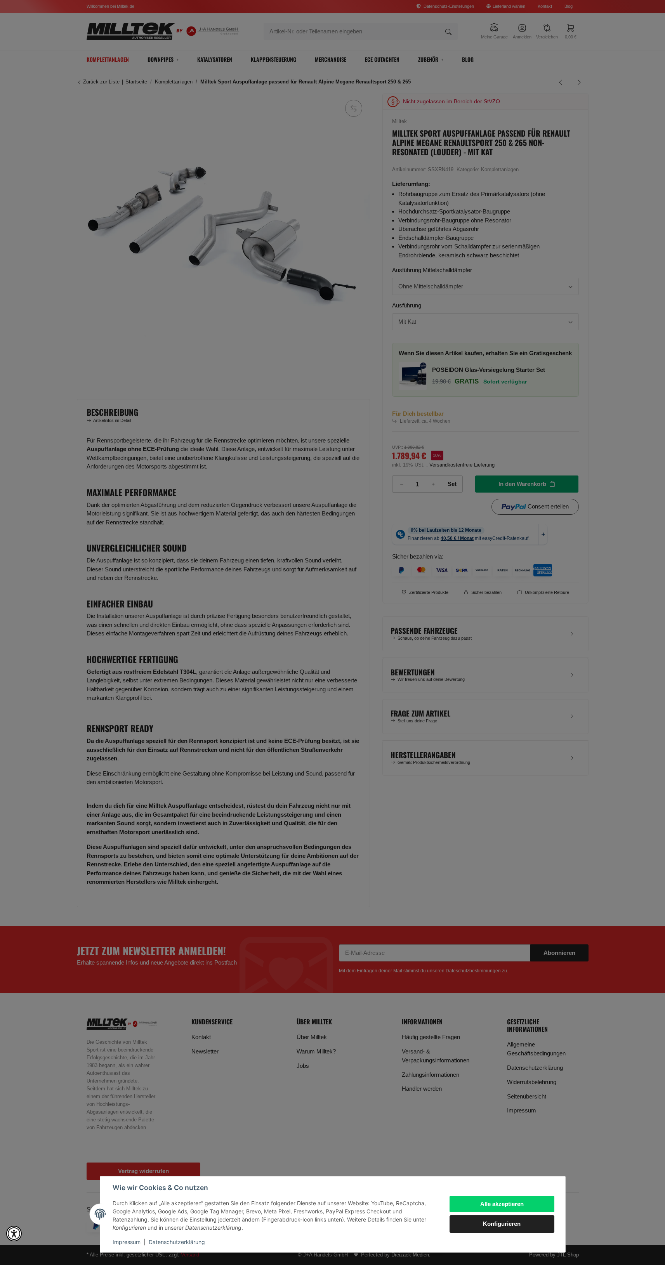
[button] (14, 1233)
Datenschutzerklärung (177, 1242)
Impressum (127, 1242)
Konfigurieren (502, 1223)
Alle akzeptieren (502, 1204)
